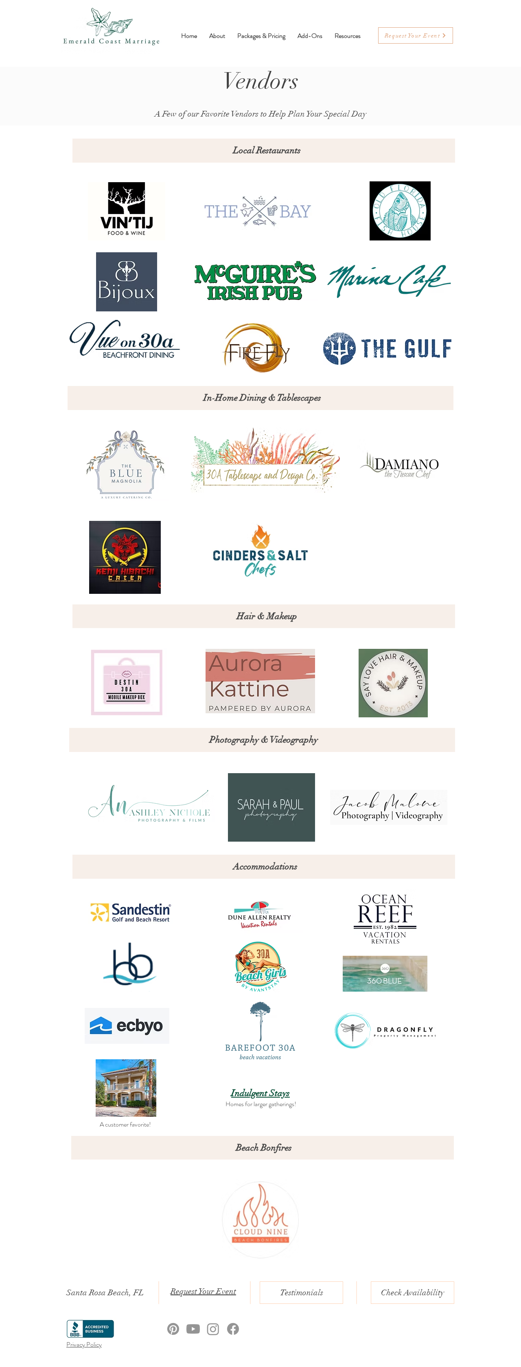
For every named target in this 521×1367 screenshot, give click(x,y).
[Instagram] (213, 1329)
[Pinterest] (173, 1329)
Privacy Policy (84, 1344)
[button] (347, 36)
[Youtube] (193, 1329)
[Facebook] (233, 1329)
